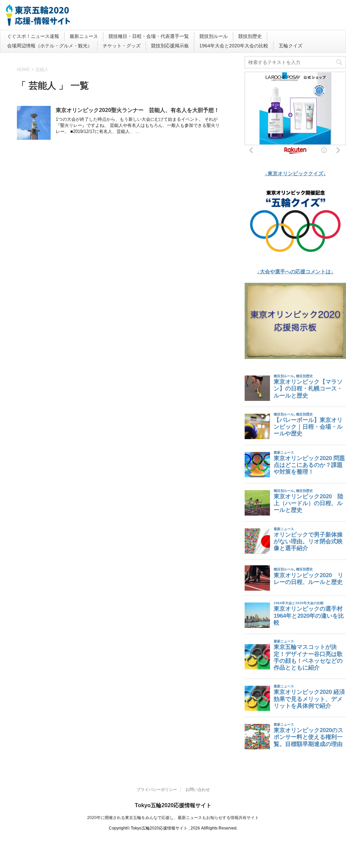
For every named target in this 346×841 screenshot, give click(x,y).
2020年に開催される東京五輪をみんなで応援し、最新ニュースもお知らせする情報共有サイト (173, 817)
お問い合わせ (198, 789)
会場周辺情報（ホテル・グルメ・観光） (49, 45)
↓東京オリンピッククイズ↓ (295, 173)
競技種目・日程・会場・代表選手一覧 (148, 36)
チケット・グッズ (122, 45)
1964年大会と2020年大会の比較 (233, 45)
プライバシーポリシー (157, 789)
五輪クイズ (290, 45)
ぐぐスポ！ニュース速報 (33, 36)
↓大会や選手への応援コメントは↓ (295, 271)
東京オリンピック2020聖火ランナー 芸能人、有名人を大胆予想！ (137, 110)
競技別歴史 (250, 36)
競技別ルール (213, 36)
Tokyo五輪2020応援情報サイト (173, 805)
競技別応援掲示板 (170, 45)
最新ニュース (84, 36)
